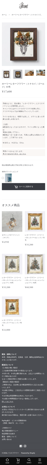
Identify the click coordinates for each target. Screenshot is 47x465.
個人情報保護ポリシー (10, 431)
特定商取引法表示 (8, 434)
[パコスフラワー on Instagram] (25, 446)
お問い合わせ (7, 439)
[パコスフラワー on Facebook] (21, 446)
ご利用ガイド (7, 428)
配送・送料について (9, 436)
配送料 (8, 165)
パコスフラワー (13, 453)
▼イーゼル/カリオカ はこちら (14, 154)
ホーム (4, 15)
